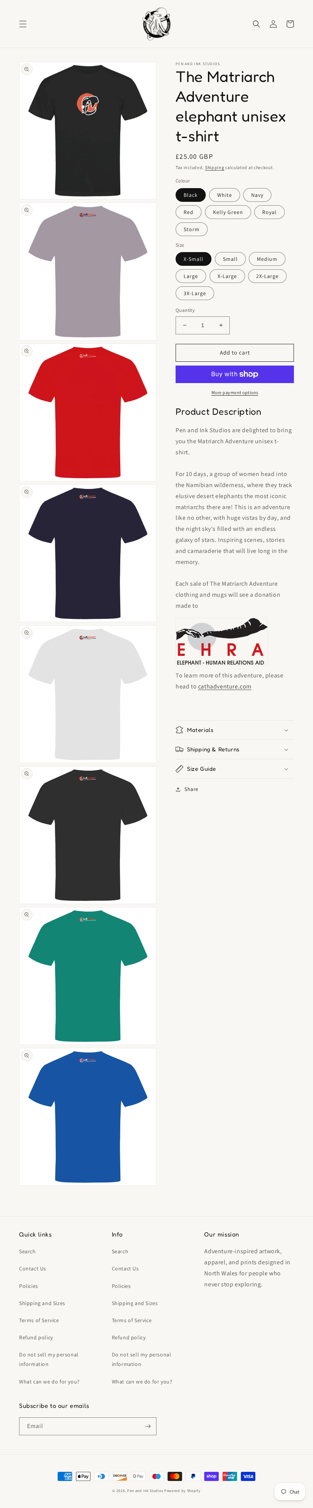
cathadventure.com (225, 686)
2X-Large (267, 276)
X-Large (227, 276)
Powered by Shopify (182, 1490)
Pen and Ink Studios (145, 1490)
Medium (267, 259)
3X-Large (195, 293)
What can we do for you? (49, 1381)
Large (191, 276)
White (224, 195)
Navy (257, 195)
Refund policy (36, 1337)
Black (191, 195)
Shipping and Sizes (42, 1303)
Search (27, 1251)
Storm (192, 229)
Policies (28, 1286)
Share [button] (191, 789)
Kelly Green (228, 212)
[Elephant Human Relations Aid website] (222, 665)
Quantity (185, 310)
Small (230, 259)
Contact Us (32, 1268)
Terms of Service (39, 1320)
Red (189, 212)
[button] (23, 24)
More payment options (234, 392)
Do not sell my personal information (49, 1359)
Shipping (214, 167)
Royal (269, 212)
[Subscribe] (147, 1426)
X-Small (193, 259)
